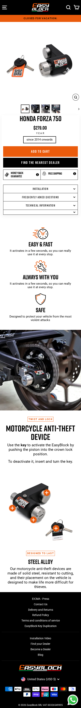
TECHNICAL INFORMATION (40, 205)
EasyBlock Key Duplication (41, 626)
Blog (40, 654)
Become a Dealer (40, 649)
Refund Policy (40, 615)
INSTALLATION (41, 189)
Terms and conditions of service (40, 620)
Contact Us (40, 604)
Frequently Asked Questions (40, 197)
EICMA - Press (40, 598)
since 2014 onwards (40, 139)
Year (40, 133)
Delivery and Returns (40, 609)
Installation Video (40, 638)
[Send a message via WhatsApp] (73, 700)
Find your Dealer (40, 643)
